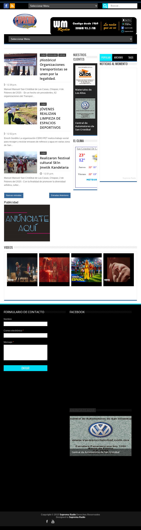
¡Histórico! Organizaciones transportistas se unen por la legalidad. (53, 69)
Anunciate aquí (82, 410)
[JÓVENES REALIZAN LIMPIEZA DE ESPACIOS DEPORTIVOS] (20, 106)
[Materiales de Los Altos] (85, 69)
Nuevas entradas (13, 195)
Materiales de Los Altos (83, 91)
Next (128, 435)
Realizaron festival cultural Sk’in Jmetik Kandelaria (55, 162)
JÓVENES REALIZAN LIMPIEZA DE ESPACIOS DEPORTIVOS (50, 118)
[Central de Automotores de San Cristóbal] (85, 102)
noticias (62, 55)
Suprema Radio (129, 178)
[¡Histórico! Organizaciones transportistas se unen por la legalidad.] (20, 57)
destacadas (52, 55)
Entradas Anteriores (60, 195)
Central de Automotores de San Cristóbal (84, 126)
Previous (73, 435)
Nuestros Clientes (79, 56)
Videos (8, 247)
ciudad (43, 55)
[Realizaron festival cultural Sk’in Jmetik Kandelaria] (20, 155)
